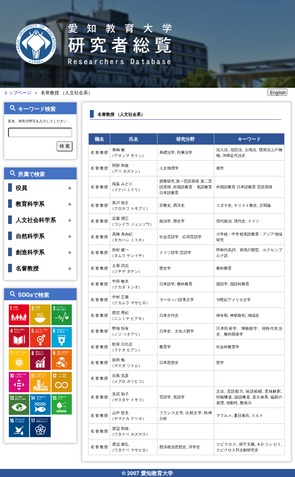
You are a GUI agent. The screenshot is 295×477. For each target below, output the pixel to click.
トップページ (17, 92)
